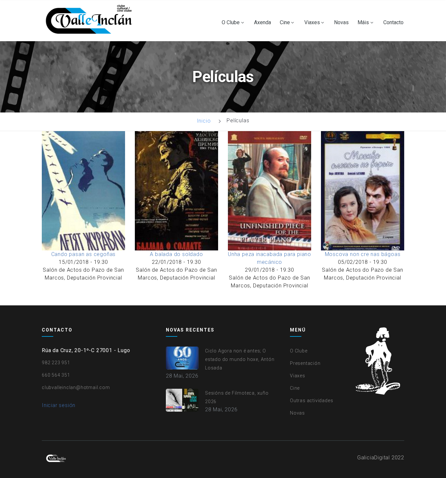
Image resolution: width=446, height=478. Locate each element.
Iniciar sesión (58, 405)
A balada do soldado (176, 254)
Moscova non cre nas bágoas (363, 254)
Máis (363, 23)
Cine (285, 23)
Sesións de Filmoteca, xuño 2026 (237, 397)
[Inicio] (90, 20)
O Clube (231, 23)
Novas (341, 23)
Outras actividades (311, 400)
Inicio (204, 121)
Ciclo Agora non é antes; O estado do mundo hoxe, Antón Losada (240, 359)
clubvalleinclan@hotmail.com (76, 387)
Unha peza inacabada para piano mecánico (269, 258)
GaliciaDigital (373, 457)
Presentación (305, 363)
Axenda (262, 23)
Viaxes (312, 23)
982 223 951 (56, 362)
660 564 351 (56, 375)
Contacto (393, 23)
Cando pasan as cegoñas (83, 254)
